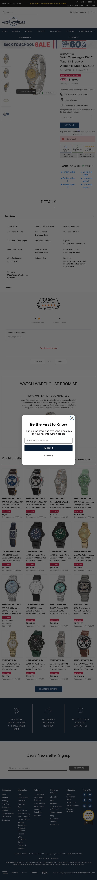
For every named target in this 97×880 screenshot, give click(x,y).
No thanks (48, 455)
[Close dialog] (72, 418)
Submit (48, 448)
